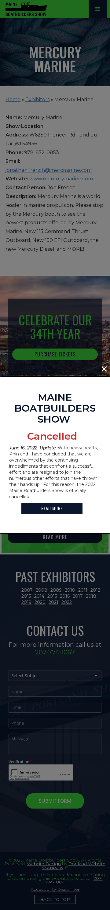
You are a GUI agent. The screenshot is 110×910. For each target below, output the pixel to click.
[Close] (104, 369)
